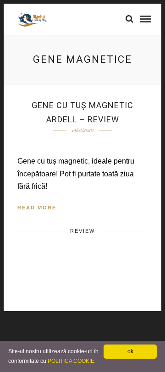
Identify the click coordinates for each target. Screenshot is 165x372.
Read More (36, 207)
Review (82, 231)
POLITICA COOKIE (71, 361)
